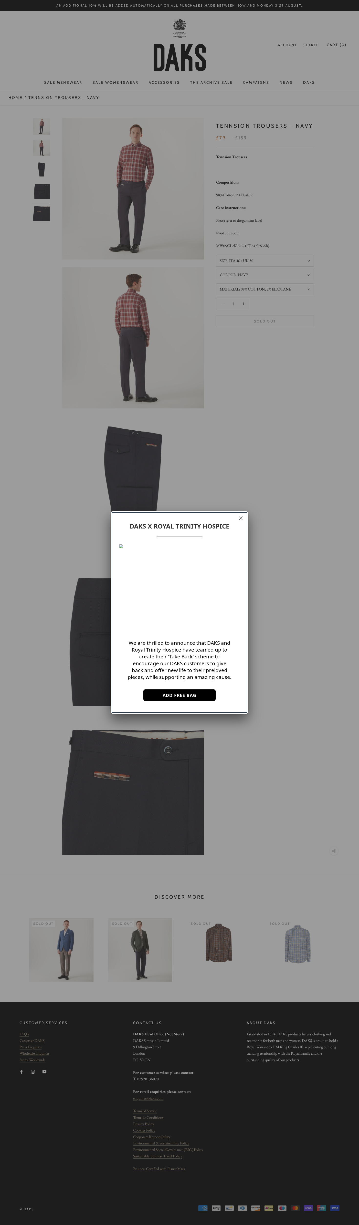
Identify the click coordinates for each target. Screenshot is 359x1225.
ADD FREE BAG (179, 695)
